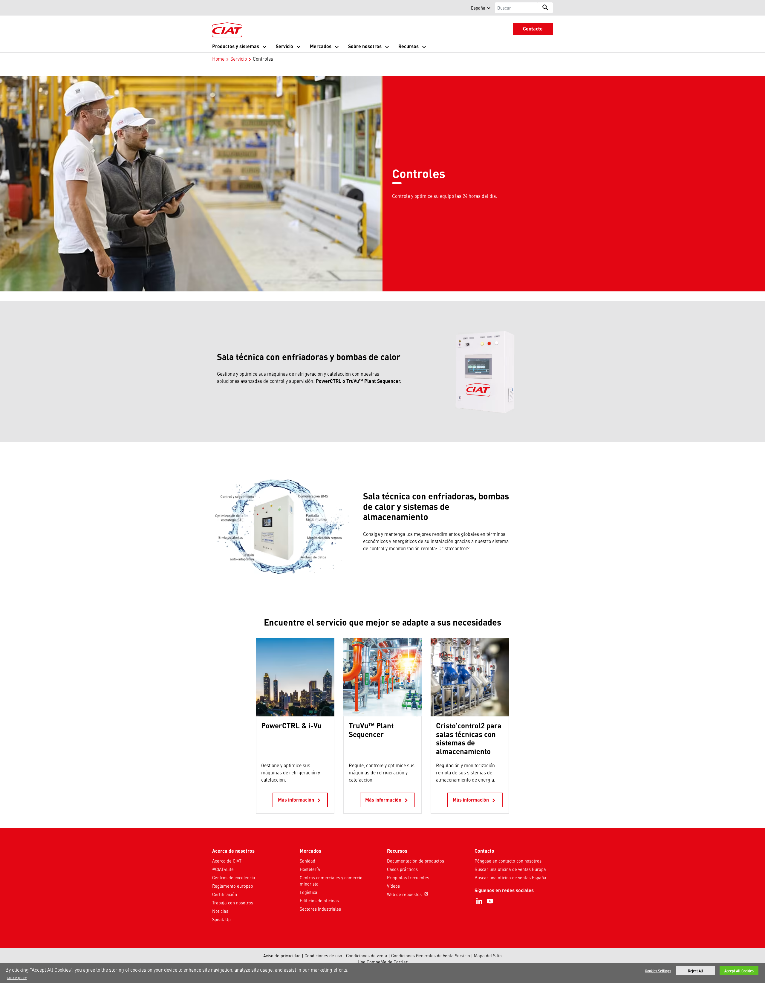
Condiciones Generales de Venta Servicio (430, 955)
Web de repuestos (407, 894)
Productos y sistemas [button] (235, 46)
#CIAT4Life (223, 869)
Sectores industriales (320, 909)
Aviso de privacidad (282, 955)
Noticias (220, 911)
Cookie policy (17, 977)
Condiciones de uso (323, 955)
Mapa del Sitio (488, 955)
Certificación (224, 894)
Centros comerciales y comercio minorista (331, 881)
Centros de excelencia (233, 877)
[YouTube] (490, 901)
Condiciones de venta (366, 955)
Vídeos (393, 886)
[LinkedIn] (479, 901)
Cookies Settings (658, 970)
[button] (215, 7)
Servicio (238, 58)
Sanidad (307, 861)
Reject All (695, 970)
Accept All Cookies (739, 970)
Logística (308, 892)
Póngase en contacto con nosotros (508, 861)
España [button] (478, 8)
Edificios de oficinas (319, 900)
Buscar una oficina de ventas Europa (510, 869)
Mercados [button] (320, 46)
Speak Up (221, 919)
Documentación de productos (415, 861)
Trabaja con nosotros (232, 903)
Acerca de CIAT (226, 861)
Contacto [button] (533, 28)
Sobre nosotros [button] (365, 46)
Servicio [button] (284, 46)
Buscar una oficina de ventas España (510, 877)
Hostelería (310, 869)
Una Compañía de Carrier (383, 962)
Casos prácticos (402, 869)
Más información (300, 800)
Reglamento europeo (232, 886)
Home (218, 58)
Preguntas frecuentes (408, 877)
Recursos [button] (408, 46)
